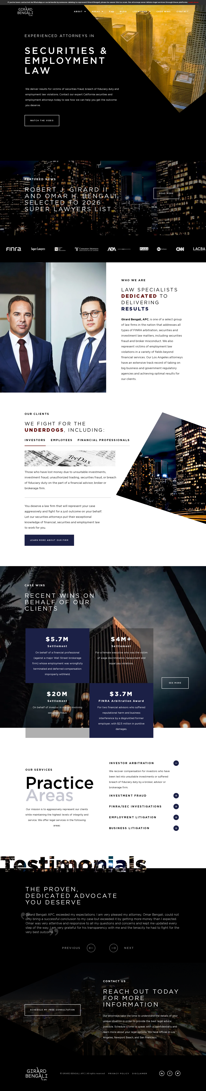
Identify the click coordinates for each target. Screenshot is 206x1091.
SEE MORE (175, 683)
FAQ (111, 11)
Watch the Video (42, 120)
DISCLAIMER (139, 1073)
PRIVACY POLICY (118, 1073)
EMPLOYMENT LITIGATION (133, 817)
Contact (183, 11)
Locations (140, 11)
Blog (123, 11)
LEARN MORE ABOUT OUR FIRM (49, 540)
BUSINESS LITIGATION (129, 828)
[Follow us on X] (177, 1073)
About (78, 11)
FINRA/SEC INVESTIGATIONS (135, 806)
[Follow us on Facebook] (169, 1073)
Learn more (193, 2)
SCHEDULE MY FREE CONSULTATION (52, 1010)
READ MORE (166, 193)
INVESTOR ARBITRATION (131, 763)
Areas (96, 11)
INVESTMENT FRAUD (128, 795)
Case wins (164, 11)
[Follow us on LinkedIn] (161, 1073)
